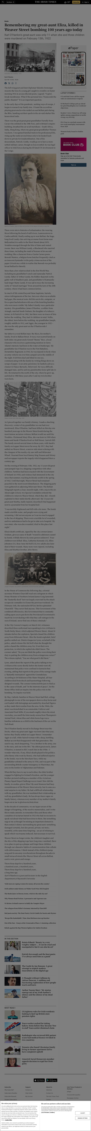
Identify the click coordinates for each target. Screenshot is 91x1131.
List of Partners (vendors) (48, 1112)
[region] (45, 1116)
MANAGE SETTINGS (83, 1118)
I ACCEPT (82, 1113)
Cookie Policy (8, 1120)
